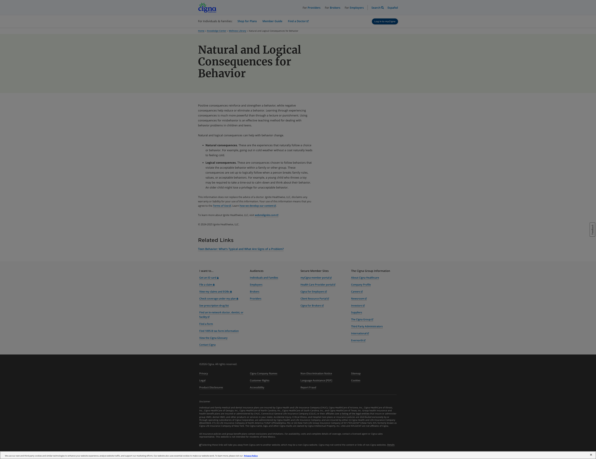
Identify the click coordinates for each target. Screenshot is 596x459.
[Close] (591, 454)
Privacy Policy (251, 455)
